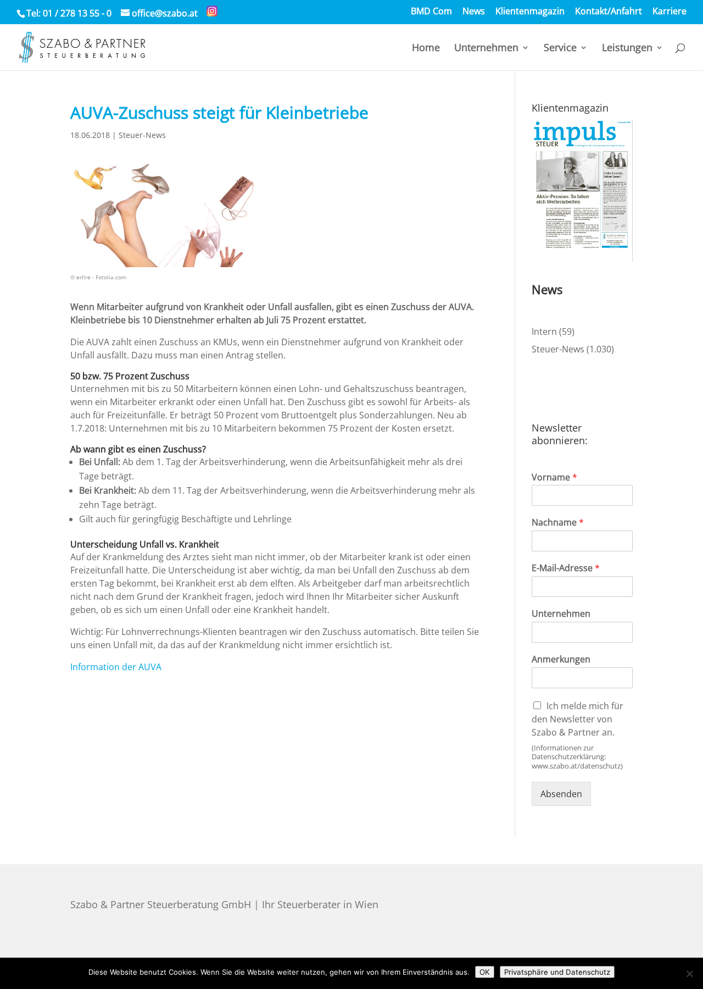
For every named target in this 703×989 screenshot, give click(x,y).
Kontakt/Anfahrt (608, 12)
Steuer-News (142, 135)
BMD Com (431, 12)
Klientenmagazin (530, 12)
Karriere (669, 12)
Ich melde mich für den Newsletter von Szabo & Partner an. (577, 719)
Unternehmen (486, 48)
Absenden (561, 794)
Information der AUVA (115, 667)
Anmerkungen (561, 659)
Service (560, 48)
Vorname (554, 477)
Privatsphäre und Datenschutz (557, 972)
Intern (544, 331)
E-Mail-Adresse (566, 568)
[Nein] (689, 973)
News (473, 12)
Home (426, 48)
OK (484, 972)
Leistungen (627, 48)
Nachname (558, 522)
